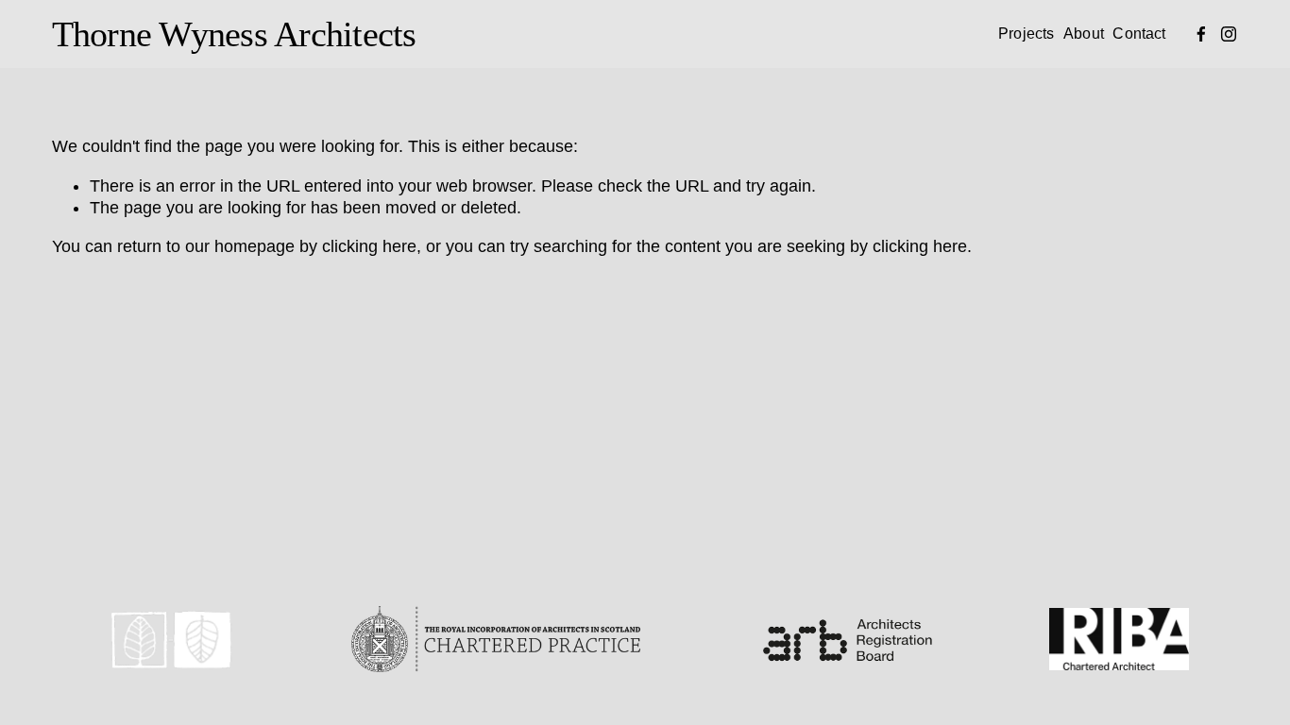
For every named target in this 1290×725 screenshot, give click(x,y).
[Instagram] (1228, 34)
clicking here (369, 246)
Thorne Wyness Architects (234, 34)
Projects (1026, 33)
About (1083, 33)
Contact (1138, 33)
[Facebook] (1201, 34)
